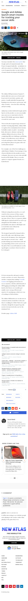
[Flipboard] (14, 28)
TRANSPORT (24, 5)
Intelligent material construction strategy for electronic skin (13, 354)
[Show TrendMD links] (25, 389)
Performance (9, 400)
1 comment (15, 412)
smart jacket (19, 62)
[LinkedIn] (8, 28)
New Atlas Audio (10, 403)
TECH (2, 5)
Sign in (5, 498)
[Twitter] (5, 28)
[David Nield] (3, 421)
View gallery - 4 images (14, 57)
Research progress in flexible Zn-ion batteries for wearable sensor (12, 381)
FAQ (2, 579)
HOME (3, 556)
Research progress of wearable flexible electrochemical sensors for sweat (14, 348)
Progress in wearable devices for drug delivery (12, 375)
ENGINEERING (9, 5)
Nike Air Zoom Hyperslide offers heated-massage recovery (14, 462)
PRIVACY (3, 573)
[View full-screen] (26, 33)
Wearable (8, 397)
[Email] (17, 28)
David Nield (11, 419)
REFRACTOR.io (19, 564)
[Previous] (3, 460)
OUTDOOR (17, 5)
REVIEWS (3, 566)
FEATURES (4, 564)
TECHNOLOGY (19, 560)
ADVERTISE (4, 569)
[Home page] (14, 2)
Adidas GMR (13, 313)
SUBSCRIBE (4, 558)
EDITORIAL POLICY (6, 562)
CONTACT (4, 575)
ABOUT (3, 560)
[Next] (24, 460)
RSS (2, 577)
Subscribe (14, 542)
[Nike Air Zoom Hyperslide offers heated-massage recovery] (14, 452)
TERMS (3, 571)
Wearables (3, 9)
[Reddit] (11, 28)
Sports (18, 394)
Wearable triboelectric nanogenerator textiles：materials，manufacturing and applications (12, 369)
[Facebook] (2, 28)
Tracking (17, 397)
